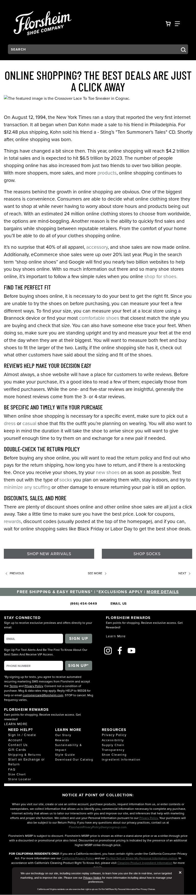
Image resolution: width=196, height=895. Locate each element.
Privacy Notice (92, 877)
